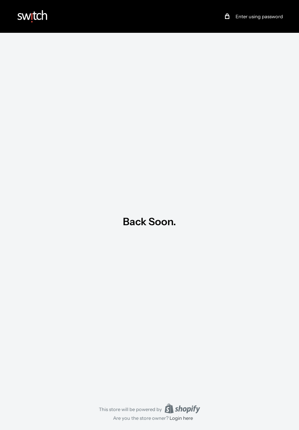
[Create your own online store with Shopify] (182, 408)
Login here (181, 418)
